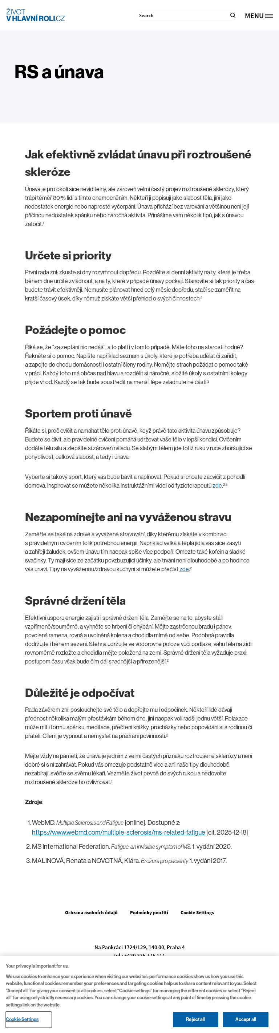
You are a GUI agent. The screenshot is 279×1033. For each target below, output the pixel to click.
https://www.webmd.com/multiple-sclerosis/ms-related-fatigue (118, 832)
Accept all (245, 1019)
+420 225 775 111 (144, 955)
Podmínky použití (149, 912)
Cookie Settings (22, 1019)
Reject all (195, 1019)
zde (217, 486)
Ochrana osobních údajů (91, 912)
